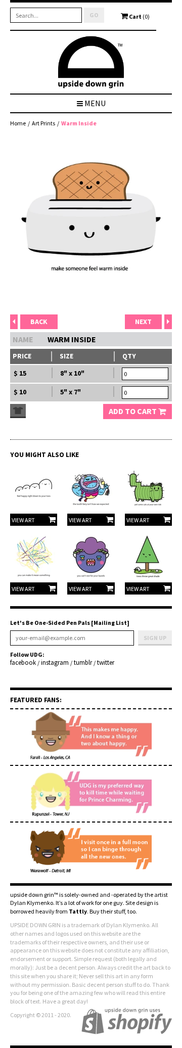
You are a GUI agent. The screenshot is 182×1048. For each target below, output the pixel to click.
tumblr (83, 663)
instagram (55, 663)
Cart (139, 16)
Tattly (78, 911)
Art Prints (43, 123)
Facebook (23, 663)
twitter (105, 663)
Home (18, 123)
